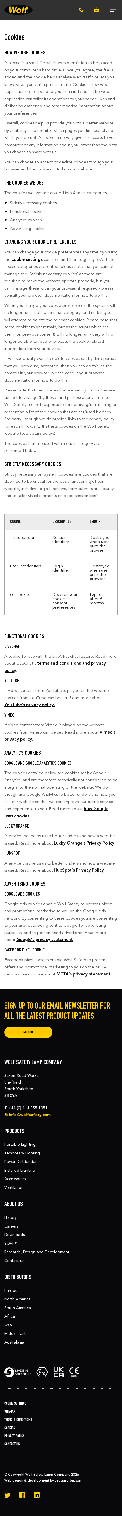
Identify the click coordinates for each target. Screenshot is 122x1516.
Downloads (14, 1234)
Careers (11, 1226)
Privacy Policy (14, 1436)
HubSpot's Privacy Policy (79, 870)
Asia (8, 1325)
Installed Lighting (19, 1170)
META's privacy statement (83, 974)
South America (17, 1307)
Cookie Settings (15, 1403)
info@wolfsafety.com (30, 1114)
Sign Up (28, 1032)
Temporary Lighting (22, 1153)
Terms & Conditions (18, 1419)
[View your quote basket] (96, 10)
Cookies (9, 1427)
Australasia (14, 1342)
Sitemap (9, 1411)
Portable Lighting (20, 1144)
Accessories (15, 1178)
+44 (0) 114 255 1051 (28, 1108)
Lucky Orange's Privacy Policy (84, 843)
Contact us (14, 1260)
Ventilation (14, 1187)
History (10, 1217)
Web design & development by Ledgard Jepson (42, 1480)
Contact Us (12, 1443)
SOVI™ (10, 1243)
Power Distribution (21, 1161)
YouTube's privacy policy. (29, 704)
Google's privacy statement (44, 939)
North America (17, 1299)
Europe (11, 1290)
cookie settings (27, 259)
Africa (9, 1316)
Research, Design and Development (36, 1252)
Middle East (15, 1333)
